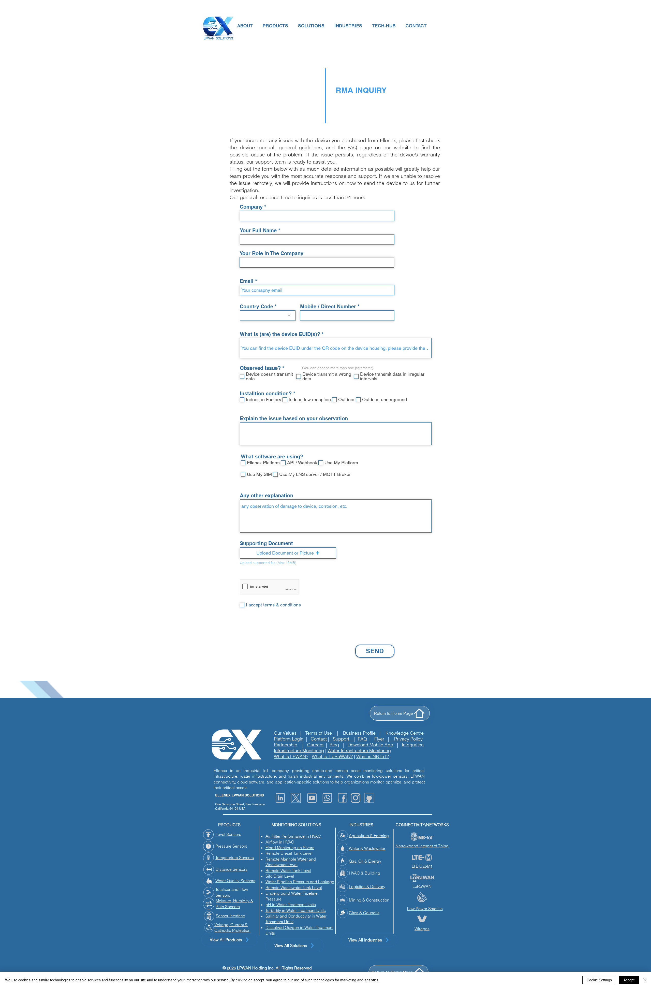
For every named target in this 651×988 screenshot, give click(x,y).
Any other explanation (266, 495)
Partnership (285, 745)
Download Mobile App (370, 745)
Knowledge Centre (405, 733)
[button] (244, 26)
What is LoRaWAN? (332, 756)
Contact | (322, 739)
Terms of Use (318, 733)
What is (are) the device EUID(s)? (280, 334)
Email (247, 281)
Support (343, 739)
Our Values (285, 733)
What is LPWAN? (291, 756)
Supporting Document (266, 543)
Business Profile (359, 733)
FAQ (362, 739)
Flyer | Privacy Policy (398, 739)
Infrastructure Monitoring (299, 750)
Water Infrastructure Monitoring (359, 750)
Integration (413, 745)
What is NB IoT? (372, 756)
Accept (629, 979)
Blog (334, 745)
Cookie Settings (599, 979)
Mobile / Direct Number (329, 306)
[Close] (645, 980)
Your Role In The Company (271, 253)
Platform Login (288, 739)
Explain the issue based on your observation (294, 418)
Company (251, 206)
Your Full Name (258, 230)
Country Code (256, 306)
